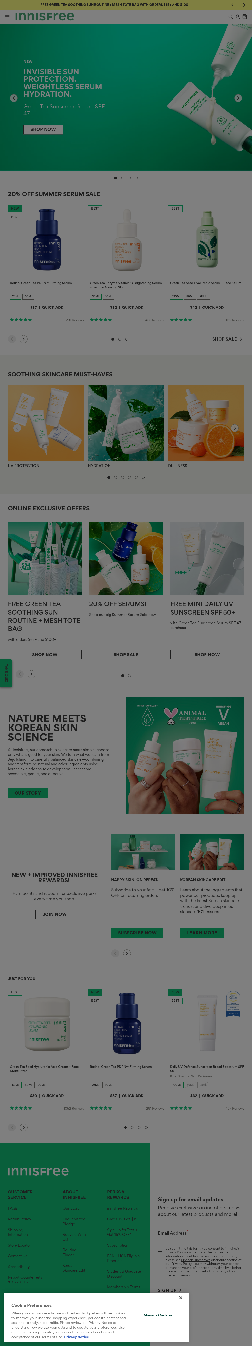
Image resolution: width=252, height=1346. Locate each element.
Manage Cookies (158, 1315)
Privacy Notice (76, 1336)
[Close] (180, 1298)
